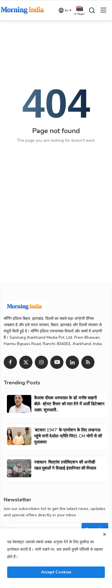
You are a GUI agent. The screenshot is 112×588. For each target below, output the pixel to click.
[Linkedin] (72, 362)
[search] (92, 10)
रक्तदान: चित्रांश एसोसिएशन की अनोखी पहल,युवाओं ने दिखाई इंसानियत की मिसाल (65, 465)
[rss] (87, 362)
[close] (104, 534)
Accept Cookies (56, 572)
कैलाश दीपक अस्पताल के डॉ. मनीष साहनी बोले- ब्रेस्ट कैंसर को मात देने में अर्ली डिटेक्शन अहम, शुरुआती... (69, 404)
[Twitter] (25, 362)
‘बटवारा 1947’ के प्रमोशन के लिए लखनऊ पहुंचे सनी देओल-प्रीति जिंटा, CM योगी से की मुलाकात (68, 436)
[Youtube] (56, 362)
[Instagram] (41, 362)
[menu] (103, 10)
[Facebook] (10, 362)
